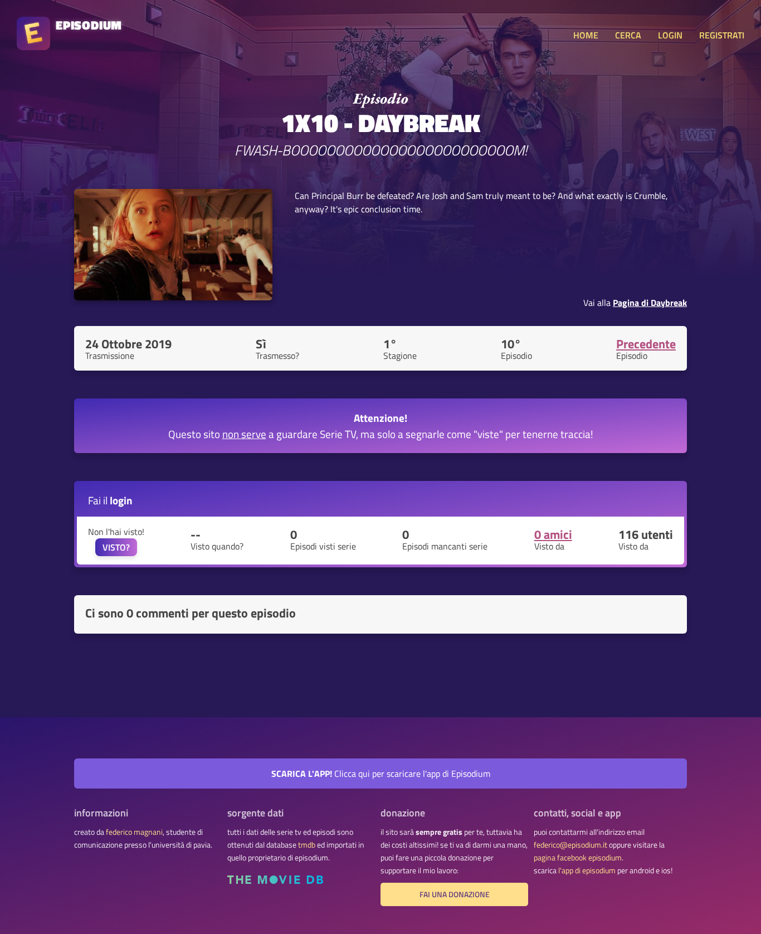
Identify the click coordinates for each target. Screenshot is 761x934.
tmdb (306, 845)
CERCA (628, 35)
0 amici (553, 534)
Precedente (646, 343)
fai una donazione (454, 894)
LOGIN (670, 35)
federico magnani (134, 832)
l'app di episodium (587, 870)
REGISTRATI (721, 35)
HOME (585, 35)
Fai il (110, 500)
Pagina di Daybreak (650, 302)
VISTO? (116, 547)
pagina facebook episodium (578, 858)
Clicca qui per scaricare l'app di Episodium (380, 773)
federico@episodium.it (570, 845)
